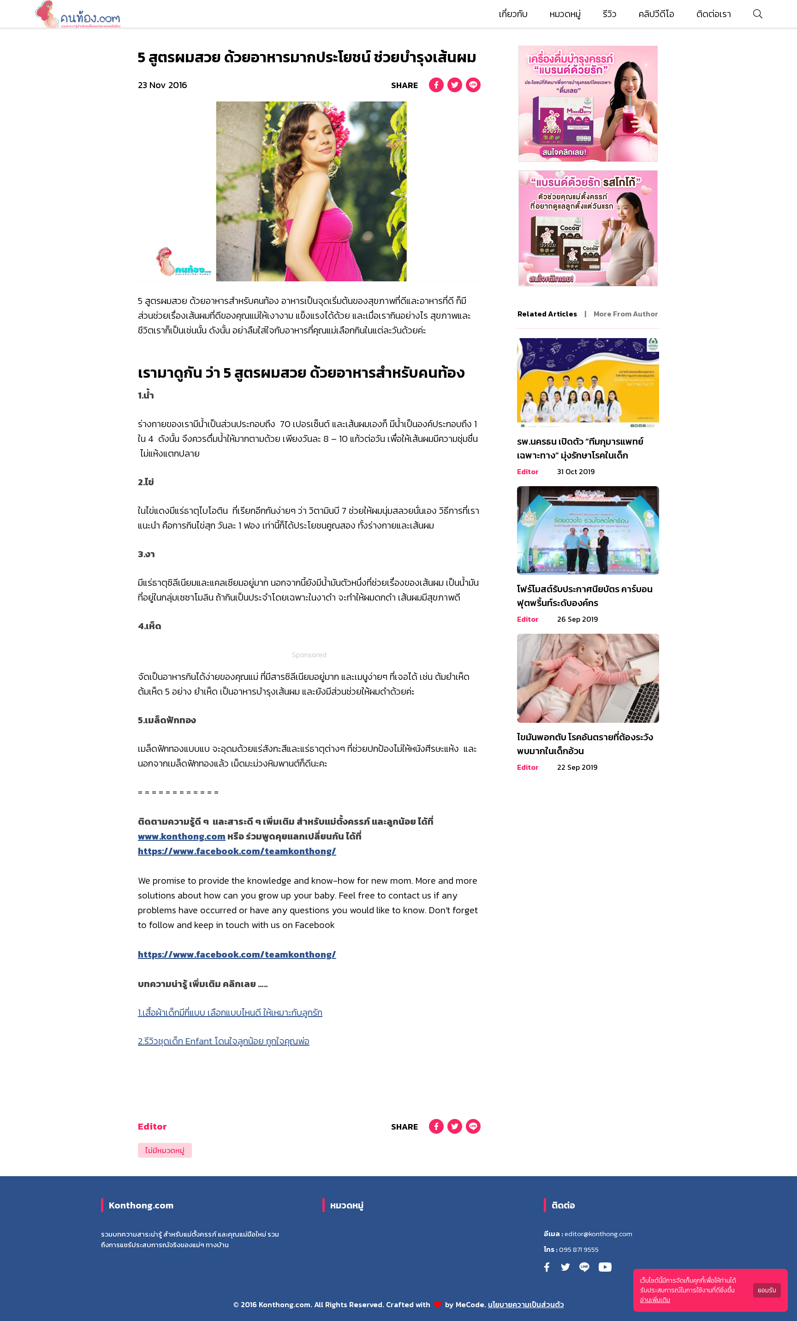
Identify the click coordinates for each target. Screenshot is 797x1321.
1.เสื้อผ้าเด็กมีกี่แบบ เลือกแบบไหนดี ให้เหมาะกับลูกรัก (230, 1012)
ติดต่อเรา (713, 14)
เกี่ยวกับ (513, 14)
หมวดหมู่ (565, 14)
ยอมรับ (767, 1290)
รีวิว (610, 14)
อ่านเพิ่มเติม (655, 1300)
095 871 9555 (579, 1249)
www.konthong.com (182, 836)
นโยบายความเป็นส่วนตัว (526, 1304)
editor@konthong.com (598, 1234)
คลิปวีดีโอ (656, 14)
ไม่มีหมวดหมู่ (164, 1150)
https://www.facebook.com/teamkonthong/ (237, 851)
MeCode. (472, 1304)
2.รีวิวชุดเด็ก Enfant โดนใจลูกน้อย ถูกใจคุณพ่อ (223, 1041)
